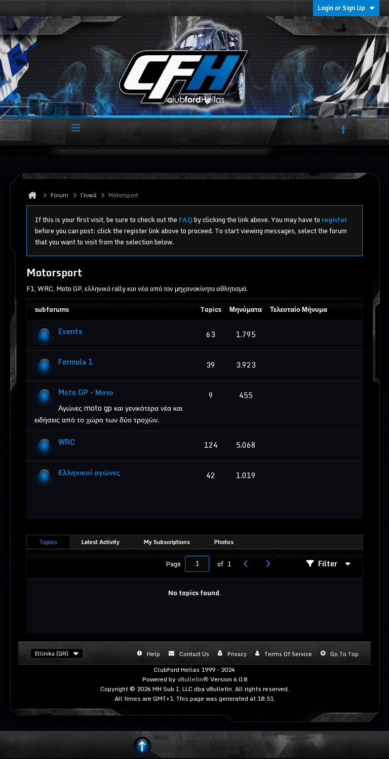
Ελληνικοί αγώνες (89, 472)
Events (70, 331)
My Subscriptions (167, 542)
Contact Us (194, 654)
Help (153, 654)
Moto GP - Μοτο (85, 392)
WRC (66, 442)
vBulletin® (193, 679)
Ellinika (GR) (51, 653)
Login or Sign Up (341, 8)
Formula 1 (75, 362)
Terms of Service (288, 654)
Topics (48, 542)
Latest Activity (101, 542)
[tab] (48, 542)
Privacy (237, 654)
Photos (224, 542)
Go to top (344, 654)
